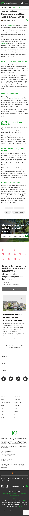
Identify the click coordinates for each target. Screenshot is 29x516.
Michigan (3, 424)
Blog (17, 344)
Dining (7, 212)
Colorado (3, 393)
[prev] (2, 316)
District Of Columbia (5, 402)
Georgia (3, 408)
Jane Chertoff (7, 20)
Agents (4, 363)
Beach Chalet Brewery (10, 148)
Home (12, 344)
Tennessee (17, 405)
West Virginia (17, 417)
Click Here (25, 500)
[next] (27, 316)
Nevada (16, 386)
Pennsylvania (17, 399)
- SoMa (24, 61)
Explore (4, 370)
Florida (2, 405)
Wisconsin (17, 420)
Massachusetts (4, 420)
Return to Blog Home (19, 8)
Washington (17, 414)
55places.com (25, 478)
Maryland (3, 417)
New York (16, 393)
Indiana (3, 414)
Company (5, 356)
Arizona (3, 386)
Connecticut (3, 396)
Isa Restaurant (7, 182)
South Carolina (18, 402)
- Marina (16, 182)
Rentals (18, 478)
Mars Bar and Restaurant (11, 61)
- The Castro (14, 93)
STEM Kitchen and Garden (11, 122)
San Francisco (12, 25)
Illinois (2, 411)
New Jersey (17, 390)
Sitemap (14, 478)
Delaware (3, 399)
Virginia (16, 411)
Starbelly (4, 93)
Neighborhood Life (18, 212)
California (4, 43)
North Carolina (18, 396)
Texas (16, 408)
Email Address (6, 282)
